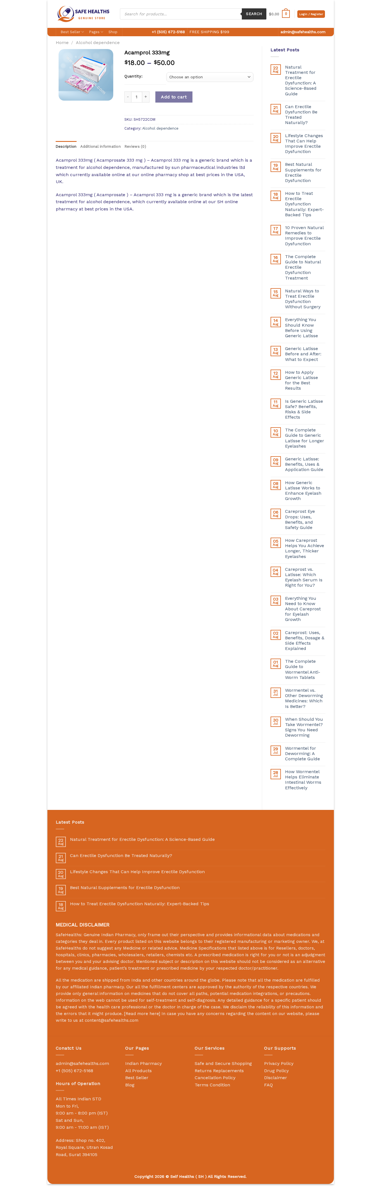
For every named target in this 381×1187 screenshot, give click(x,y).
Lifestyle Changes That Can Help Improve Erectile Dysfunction (304, 143)
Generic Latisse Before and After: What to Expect (303, 354)
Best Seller (70, 32)
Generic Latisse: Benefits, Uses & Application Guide (304, 464)
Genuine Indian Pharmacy (109, 934)
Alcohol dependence (98, 42)
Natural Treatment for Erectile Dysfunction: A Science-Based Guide (301, 80)
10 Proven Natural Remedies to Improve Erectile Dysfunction (304, 235)
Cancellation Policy (215, 1077)
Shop (112, 32)
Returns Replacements (219, 1070)
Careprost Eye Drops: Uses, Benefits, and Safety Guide (300, 519)
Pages (94, 32)
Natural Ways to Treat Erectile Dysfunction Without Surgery (302, 299)
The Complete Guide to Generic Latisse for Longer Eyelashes (304, 438)
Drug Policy (276, 1070)
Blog (129, 1085)
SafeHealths (68, 948)
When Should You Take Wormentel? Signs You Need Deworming (304, 727)
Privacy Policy (278, 1063)
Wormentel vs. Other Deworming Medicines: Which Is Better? (304, 698)
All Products (138, 1070)
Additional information (100, 146)
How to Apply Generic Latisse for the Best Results (301, 380)
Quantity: (133, 76)
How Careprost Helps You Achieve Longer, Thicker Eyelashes (304, 548)
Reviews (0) (135, 146)
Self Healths (182, 1176)
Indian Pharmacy (143, 1063)
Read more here (142, 1013)
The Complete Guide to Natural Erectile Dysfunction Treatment (303, 267)
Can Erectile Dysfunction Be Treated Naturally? (301, 114)
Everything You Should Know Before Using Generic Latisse (301, 327)
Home (62, 42)
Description (66, 146)
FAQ (268, 1085)
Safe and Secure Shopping (223, 1063)
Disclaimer (275, 1077)
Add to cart (174, 96)
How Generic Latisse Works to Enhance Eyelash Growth (303, 490)
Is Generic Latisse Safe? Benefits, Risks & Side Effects (304, 409)
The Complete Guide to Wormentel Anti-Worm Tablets (302, 669)
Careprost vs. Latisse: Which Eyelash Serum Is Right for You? (303, 577)
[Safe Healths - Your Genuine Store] (84, 13)
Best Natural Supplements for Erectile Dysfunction (303, 172)
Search (254, 14)
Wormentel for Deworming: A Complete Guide (302, 753)
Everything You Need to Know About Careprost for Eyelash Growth (303, 609)
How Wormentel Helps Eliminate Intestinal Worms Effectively (303, 779)
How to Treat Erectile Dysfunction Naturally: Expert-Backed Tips (304, 204)
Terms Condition (212, 1085)
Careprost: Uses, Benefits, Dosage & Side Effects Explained (304, 640)
